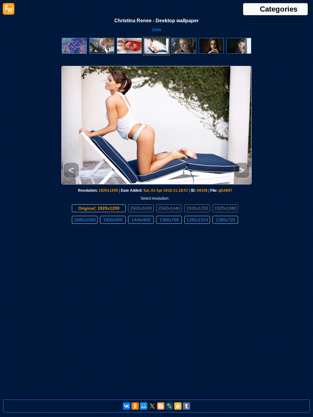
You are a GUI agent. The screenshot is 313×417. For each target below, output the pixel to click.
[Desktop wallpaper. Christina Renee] (156, 53)
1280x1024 (197, 219)
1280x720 (225, 219)
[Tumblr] (186, 406)
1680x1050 (85, 219)
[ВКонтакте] (126, 406)
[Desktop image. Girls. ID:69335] (183, 52)
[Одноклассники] (135, 406)
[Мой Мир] (143, 406)
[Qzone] (178, 406)
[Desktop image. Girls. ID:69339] (74, 52)
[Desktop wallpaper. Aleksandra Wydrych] (129, 52)
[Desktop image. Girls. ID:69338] (101, 52)
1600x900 (113, 219)
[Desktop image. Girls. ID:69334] (211, 52)
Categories (278, 9)
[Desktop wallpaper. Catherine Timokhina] (238, 52)
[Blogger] (160, 406)
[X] (152, 406)
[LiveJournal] (169, 406)
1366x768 (169, 219)
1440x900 (141, 219)
